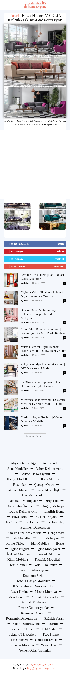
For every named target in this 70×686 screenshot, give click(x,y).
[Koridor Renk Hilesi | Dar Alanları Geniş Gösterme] (11, 280)
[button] (65, 5)
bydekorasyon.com (41, 664)
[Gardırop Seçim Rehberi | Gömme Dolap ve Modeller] (11, 423)
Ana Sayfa (8, 121)
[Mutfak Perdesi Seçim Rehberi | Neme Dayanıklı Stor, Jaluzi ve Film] (11, 352)
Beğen (60, 244)
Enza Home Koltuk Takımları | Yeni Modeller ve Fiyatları (41, 121)
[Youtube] (43, 680)
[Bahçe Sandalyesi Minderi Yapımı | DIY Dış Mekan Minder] (11, 370)
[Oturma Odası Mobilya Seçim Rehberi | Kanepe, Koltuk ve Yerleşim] (11, 315)
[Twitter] (35, 680)
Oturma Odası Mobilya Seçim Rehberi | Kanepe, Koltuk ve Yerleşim (39, 314)
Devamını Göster (33, 435)
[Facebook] (27, 680)
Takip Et (59, 251)
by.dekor (25, 283)
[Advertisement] (35, 164)
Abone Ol (59, 266)
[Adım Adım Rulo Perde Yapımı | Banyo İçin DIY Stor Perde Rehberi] (11, 334)
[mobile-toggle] (6, 5)
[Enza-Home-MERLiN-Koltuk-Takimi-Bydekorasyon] (35, 71)
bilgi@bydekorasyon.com (42, 668)
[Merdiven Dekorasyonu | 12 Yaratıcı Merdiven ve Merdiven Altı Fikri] (11, 405)
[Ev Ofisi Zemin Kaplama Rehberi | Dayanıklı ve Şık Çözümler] (11, 387)
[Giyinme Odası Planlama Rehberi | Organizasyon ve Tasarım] (11, 298)
